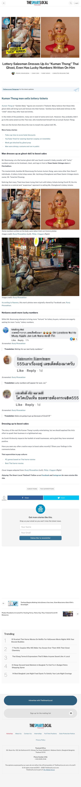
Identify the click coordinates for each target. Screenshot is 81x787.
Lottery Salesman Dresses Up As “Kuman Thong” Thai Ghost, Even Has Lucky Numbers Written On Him (40, 65)
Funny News (45, 73)
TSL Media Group (49, 770)
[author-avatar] (13, 74)
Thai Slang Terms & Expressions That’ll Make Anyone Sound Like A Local (41, 656)
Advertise (9, 733)
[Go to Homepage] (37, 3)
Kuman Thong (32, 489)
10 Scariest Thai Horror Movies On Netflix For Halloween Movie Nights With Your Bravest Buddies (42, 640)
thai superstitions (47, 489)
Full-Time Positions (50, 733)
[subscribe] (71, 713)
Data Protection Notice (67, 733)
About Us (18, 733)
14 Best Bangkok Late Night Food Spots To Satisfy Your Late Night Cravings (42, 674)
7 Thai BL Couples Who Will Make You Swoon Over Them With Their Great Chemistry (41, 649)
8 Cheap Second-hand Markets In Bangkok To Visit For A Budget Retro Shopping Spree (40, 666)
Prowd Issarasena (22, 73)
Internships (38, 733)
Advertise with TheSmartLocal (41, 700)
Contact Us (28, 733)
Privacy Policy (40, 740)
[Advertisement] (40, 574)
